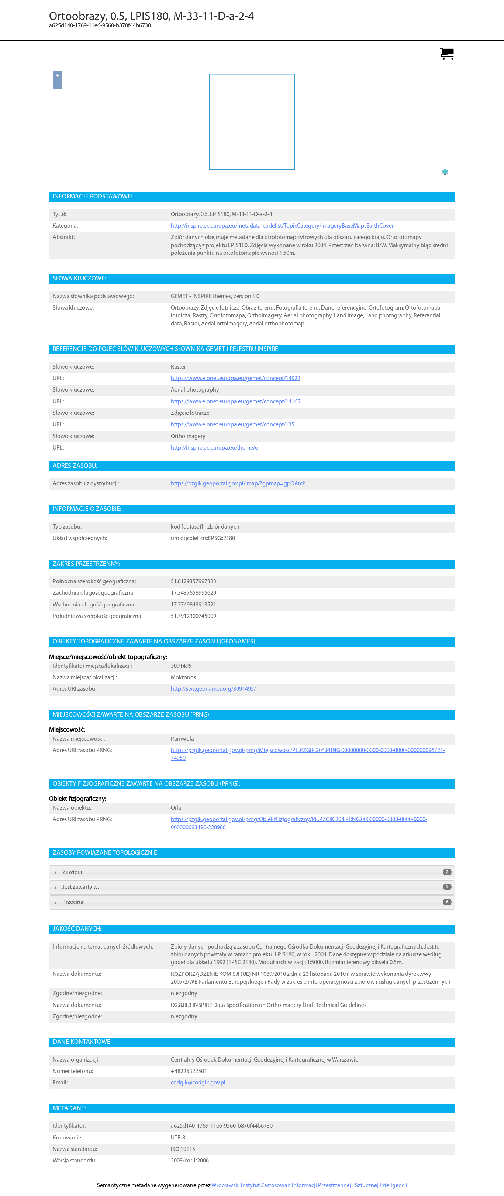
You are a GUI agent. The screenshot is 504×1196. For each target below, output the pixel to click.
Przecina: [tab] (255, 902)
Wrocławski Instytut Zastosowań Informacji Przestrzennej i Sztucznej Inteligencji (309, 1186)
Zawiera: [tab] (255, 872)
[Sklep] (447, 54)
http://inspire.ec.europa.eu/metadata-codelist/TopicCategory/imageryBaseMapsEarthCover (282, 226)
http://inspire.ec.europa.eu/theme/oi (215, 448)
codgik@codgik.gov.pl (198, 1083)
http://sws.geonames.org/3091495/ (213, 689)
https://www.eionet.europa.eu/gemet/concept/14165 (235, 402)
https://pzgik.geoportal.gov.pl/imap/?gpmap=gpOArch (238, 484)
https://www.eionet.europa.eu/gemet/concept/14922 (235, 379)
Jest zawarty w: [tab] (255, 887)
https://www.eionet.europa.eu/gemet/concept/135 (232, 425)
